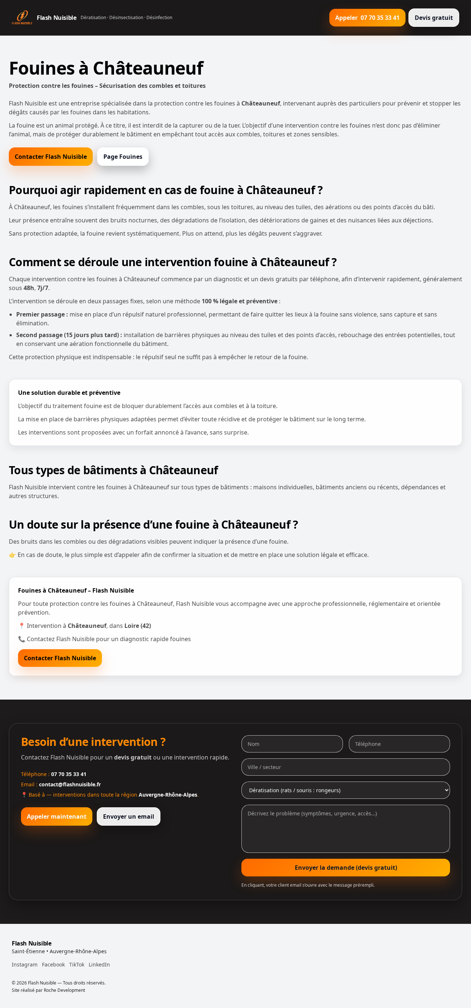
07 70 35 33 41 (68, 774)
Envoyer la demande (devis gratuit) (346, 868)
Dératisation (93, 17)
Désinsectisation (126, 17)
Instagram (25, 964)
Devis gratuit (434, 18)
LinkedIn (99, 964)
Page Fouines (122, 157)
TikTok (76, 964)
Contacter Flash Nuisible (51, 157)
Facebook (53, 964)
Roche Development (64, 990)
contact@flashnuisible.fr (70, 784)
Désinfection (159, 17)
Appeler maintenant (56, 816)
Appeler (367, 18)
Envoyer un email (128, 816)
